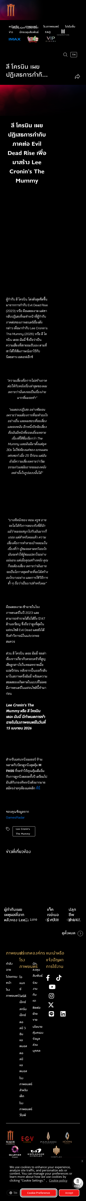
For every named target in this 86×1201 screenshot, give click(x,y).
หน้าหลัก (14, 27)
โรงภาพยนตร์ (51, 27)
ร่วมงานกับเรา (35, 991)
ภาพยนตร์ (31, 27)
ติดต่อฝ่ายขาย (36, 1013)
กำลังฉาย (9, 966)
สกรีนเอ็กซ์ (23, 1012)
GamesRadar (15, 817)
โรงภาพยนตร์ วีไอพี (25, 1109)
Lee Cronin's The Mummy (23, 831)
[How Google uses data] (69, 1181)
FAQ (48, 32)
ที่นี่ (38, 788)
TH (15, 1193)
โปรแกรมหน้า (11, 979)
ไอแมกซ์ (22, 983)
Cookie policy (58, 1180)
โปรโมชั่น (70, 27)
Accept (69, 1193)
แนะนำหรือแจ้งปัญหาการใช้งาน (55, 960)
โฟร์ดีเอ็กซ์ (22, 999)
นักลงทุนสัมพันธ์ (29, 32)
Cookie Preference (38, 1193)
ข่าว (11, 32)
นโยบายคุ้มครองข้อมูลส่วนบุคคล (38, 1038)
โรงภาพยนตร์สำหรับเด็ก (25, 1087)
